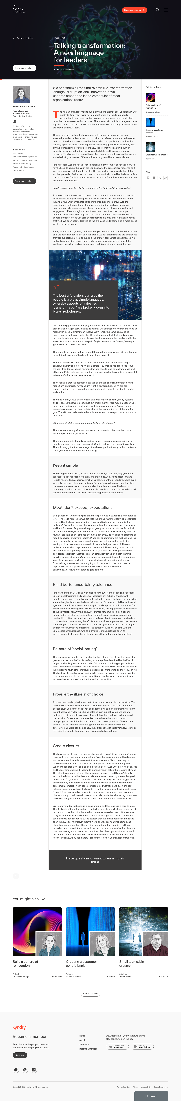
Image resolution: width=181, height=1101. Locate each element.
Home (82, 1036)
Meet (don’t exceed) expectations (25, 157)
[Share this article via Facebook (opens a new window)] (154, 178)
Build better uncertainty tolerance (25, 160)
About (82, 1040)
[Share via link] (165, 178)
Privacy (135, 1087)
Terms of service (123, 1087)
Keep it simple (18, 153)
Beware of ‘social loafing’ (22, 164)
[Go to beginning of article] (16, 876)
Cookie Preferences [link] (161, 1087)
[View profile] (14, 121)
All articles (84, 1044)
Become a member (88, 1049)
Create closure (18, 170)
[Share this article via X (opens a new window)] (160, 178)
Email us (95, 862)
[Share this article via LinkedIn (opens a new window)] (148, 178)
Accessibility (146, 1087)
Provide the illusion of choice (23, 167)
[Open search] (158, 10)
